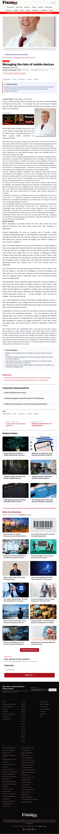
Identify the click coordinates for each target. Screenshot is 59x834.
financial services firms (13, 104)
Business (27, 7)
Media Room (43, 714)
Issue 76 (23, 723)
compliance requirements (11, 234)
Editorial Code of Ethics (26, 787)
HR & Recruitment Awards (27, 765)
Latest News (5, 711)
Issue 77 (23, 721)
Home (4, 57)
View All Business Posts (29, 650)
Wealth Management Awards (28, 772)
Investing (8, 10)
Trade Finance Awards (26, 767)
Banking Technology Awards (9, 759)
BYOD (23, 146)
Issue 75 (23, 726)
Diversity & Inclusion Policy (27, 789)
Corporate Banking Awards (8, 774)
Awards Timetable (44, 704)
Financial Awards (25, 794)
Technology (48, 7)
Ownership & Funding (26, 782)
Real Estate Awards (25, 755)
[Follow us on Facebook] (29, 829)
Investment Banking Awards (8, 796)
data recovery (42, 329)
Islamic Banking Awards (26, 752)
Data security (21, 79)
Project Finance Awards (27, 757)
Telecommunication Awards (27, 762)
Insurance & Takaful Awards (9, 793)
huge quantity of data (22, 206)
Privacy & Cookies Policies (8, 714)
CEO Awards (5, 762)
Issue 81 (23, 711)
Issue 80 (23, 714)
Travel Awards (24, 774)
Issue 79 (23, 716)
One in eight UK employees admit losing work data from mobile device (26, 380)
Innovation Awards (6, 791)
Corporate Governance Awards (9, 771)
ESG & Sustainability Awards (9, 784)
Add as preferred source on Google (15, 73)
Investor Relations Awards (27, 747)
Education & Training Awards (9, 781)
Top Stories (10, 7)
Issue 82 (23, 709)
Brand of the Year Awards (8, 750)
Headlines (44, 10)
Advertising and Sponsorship (9, 704)
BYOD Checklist (8, 221)
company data (35, 232)
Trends (51, 10)
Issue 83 (23, 706)
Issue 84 (23, 704)
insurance (29, 79)
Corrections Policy (25, 784)
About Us (4, 701)
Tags (44, 826)
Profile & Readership (7, 706)
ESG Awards (5, 786)
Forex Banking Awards (7, 789)
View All (23, 741)
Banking (40, 7)
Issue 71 (23, 736)
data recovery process (38, 255)
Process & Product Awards (27, 760)
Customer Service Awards (8, 764)
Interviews (19, 7)
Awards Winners (44, 706)
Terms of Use (5, 716)
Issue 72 (23, 733)
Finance (34, 7)
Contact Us (5, 709)
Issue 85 (23, 701)
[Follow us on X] (35, 829)
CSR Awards (5, 766)
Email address (33, 687)
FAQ (41, 716)
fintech (14, 79)
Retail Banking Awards (26, 801)
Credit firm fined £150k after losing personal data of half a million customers (27, 378)
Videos (22, 10)
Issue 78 (23, 719)
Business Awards (6, 752)
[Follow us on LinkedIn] (32, 829)
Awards (28, 10)
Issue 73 (23, 731)
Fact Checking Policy (26, 792)
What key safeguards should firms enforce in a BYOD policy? (24, 398)
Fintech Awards (6, 779)
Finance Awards (6, 806)
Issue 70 (23, 738)
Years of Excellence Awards (28, 777)
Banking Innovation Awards (8, 801)
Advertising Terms (6, 719)
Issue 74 (23, 728)
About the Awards (44, 701)
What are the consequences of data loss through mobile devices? (26, 404)
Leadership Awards (25, 750)
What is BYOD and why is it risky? (15, 392)
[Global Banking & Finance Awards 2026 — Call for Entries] (18, 119)
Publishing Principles (26, 779)
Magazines (35, 10)
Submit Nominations (44, 709)
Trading (15, 10)
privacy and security (32, 182)
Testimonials (43, 711)
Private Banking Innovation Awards (29, 799)
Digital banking (6, 79)
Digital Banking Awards (7, 803)
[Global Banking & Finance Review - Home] (15, 3)
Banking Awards (6, 798)
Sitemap (40, 826)
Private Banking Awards (26, 797)
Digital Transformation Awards (9, 776)
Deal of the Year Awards (8, 769)
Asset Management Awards (9, 747)
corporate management (45, 156)
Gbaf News (14, 67)
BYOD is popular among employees (23, 156)
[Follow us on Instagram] (26, 829)
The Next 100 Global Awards (28, 770)
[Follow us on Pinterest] (24, 829)
